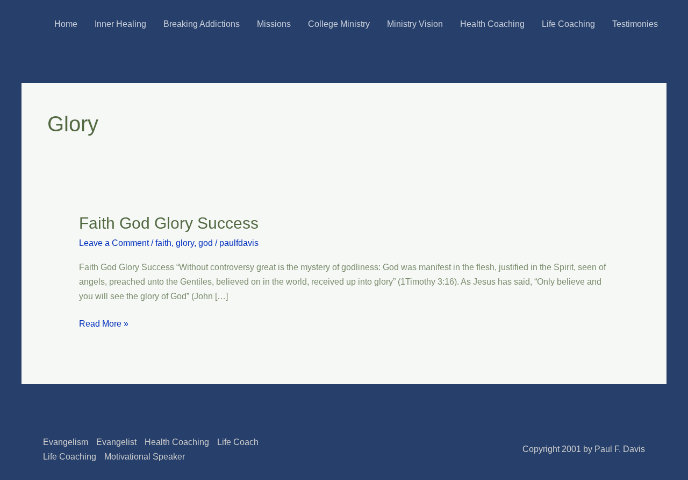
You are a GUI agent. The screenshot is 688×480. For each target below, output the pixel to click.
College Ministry (339, 24)
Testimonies (635, 24)
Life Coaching (568, 24)
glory (185, 243)
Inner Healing (120, 24)
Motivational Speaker (144, 456)
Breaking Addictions (201, 24)
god (205, 243)
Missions (274, 24)
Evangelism (65, 442)
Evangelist (116, 442)
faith (163, 243)
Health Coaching (492, 24)
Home (65, 24)
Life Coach (238, 442)
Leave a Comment (114, 243)
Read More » (103, 322)
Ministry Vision (415, 24)
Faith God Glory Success (169, 223)
